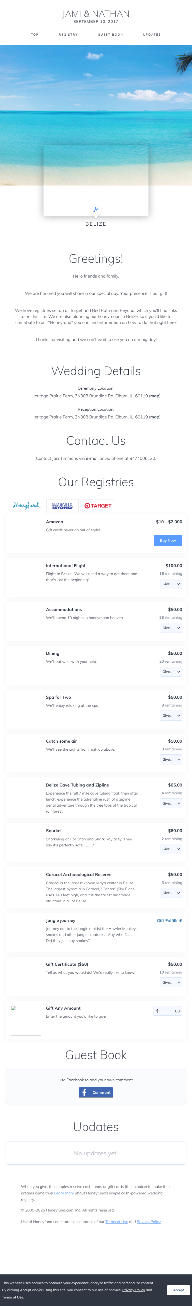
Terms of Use (117, 1221)
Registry (68, 34)
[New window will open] (62, 505)
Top (35, 34)
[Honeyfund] (27, 505)
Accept (178, 1290)
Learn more (64, 1193)
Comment (101, 1092)
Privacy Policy (148, 1221)
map (154, 396)
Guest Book (110, 34)
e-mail (92, 458)
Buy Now (168, 540)
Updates (152, 34)
